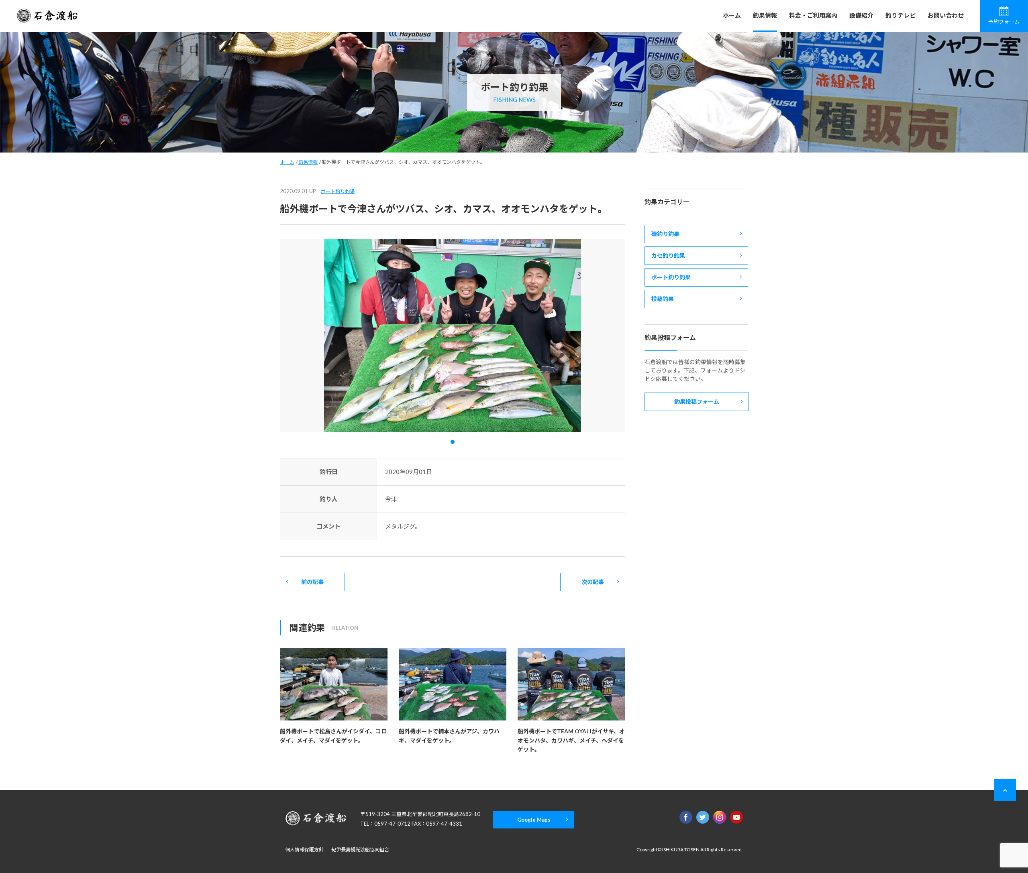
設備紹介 (861, 15)
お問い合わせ (946, 15)
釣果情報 (765, 15)
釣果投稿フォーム (696, 401)
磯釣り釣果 (665, 233)
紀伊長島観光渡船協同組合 (360, 850)
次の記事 (592, 581)
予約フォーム (1004, 21)
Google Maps (534, 819)
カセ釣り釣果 (668, 255)
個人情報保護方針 (304, 850)
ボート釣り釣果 (338, 191)
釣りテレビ (900, 15)
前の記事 (312, 581)
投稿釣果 (662, 298)
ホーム (732, 15)
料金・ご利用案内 (813, 15)
